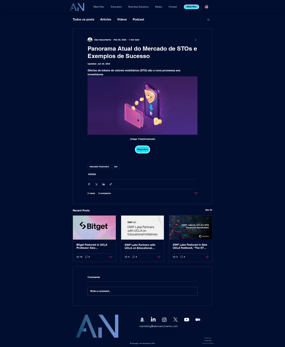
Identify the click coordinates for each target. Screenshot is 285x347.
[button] (208, 19)
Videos (122, 19)
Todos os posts (83, 19)
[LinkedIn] (153, 320)
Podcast (138, 19)
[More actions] (195, 40)
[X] (175, 320)
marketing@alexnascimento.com (158, 326)
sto (115, 166)
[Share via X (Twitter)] (96, 184)
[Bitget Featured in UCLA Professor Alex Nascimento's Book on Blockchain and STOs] (94, 228)
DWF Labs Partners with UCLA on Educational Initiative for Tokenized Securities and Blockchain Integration (141, 246)
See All (208, 210)
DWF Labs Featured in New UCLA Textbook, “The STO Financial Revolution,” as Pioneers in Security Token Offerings (190, 246)
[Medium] (198, 320)
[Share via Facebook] (89, 184)
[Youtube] (187, 320)
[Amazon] (142, 320)
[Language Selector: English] (208, 7)
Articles (105, 19)
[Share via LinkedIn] (103, 184)
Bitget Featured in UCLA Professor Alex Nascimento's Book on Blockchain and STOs (91, 246)
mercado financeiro (99, 166)
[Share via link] (110, 184)
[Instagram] (164, 320)
